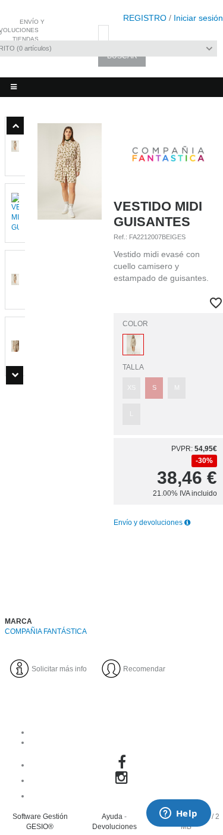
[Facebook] (124, 765)
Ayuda (112, 816)
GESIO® (40, 827)
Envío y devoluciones (149, 522)
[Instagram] (123, 780)
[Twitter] (123, 796)
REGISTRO (145, 18)
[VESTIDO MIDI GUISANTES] (69, 354)
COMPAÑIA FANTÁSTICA (46, 631)
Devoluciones (114, 827)
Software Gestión (40, 816)
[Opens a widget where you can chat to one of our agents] (178, 814)
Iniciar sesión (198, 18)
